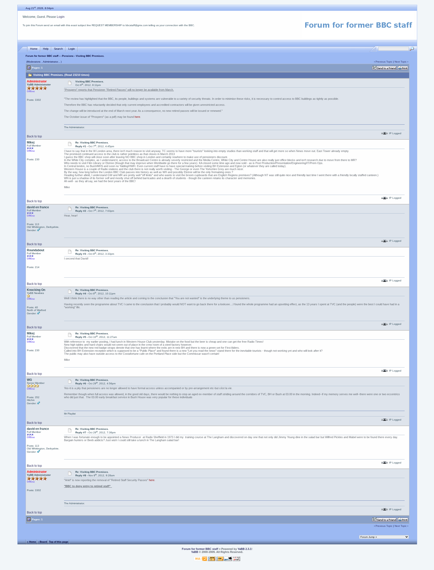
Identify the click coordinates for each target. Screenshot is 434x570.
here (137, 116)
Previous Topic (383, 61)
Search (58, 48)
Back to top (34, 136)
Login (61, 17)
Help (45, 48)
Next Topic (401, 61)
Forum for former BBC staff (42, 56)
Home (33, 48)
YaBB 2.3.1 (244, 548)
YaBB (194, 551)
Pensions (68, 56)
